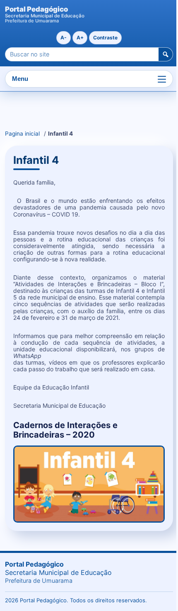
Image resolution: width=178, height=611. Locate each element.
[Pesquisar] (166, 54)
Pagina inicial (22, 133)
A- (63, 37)
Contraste (105, 37)
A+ (80, 37)
